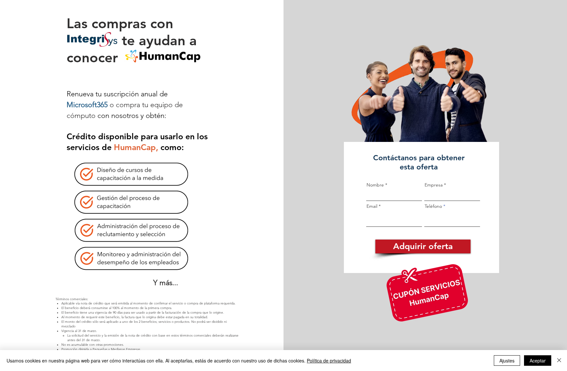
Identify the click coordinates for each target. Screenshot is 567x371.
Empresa (434, 185)
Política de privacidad (329, 360)
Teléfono (433, 206)
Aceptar (538, 360)
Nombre (375, 185)
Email (372, 206)
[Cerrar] (559, 360)
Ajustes (506, 360)
